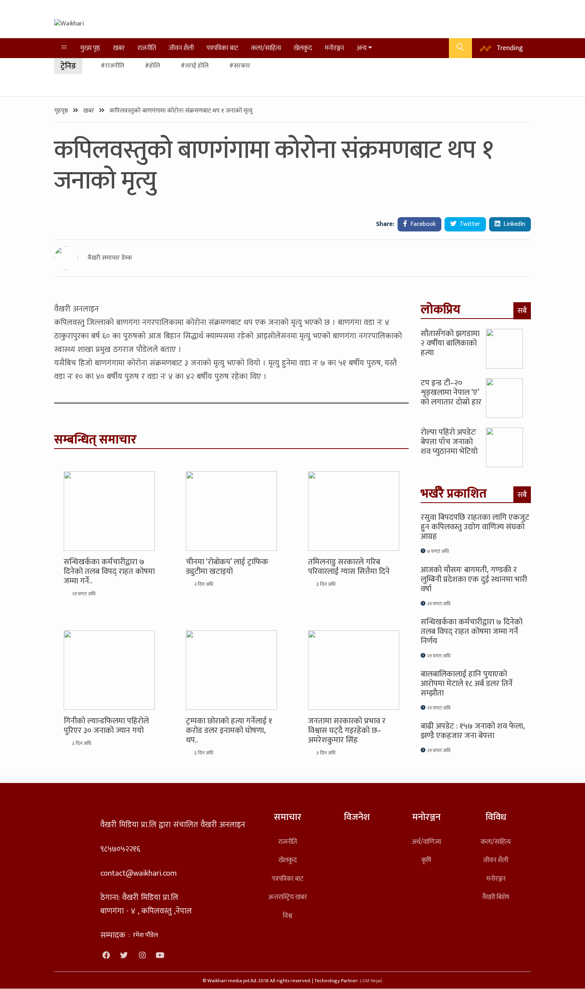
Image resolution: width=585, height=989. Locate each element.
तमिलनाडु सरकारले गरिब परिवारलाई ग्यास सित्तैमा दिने (349, 566)
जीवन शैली (181, 48)
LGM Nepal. (371, 981)
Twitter (469, 224)
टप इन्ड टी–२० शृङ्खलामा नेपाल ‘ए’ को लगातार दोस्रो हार (451, 392)
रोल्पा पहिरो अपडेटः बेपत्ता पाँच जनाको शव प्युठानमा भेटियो (449, 442)
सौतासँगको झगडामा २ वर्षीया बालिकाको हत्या (450, 343)
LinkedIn (513, 224)
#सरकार (239, 65)
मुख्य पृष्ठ (90, 48)
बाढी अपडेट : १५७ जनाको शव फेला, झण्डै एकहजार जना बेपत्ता (473, 730)
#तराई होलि (195, 65)
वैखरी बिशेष (495, 897)
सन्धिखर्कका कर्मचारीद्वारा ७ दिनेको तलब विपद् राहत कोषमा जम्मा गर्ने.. (109, 571)
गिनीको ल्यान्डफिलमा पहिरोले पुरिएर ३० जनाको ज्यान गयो (106, 725)
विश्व (287, 915)
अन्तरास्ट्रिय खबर (287, 897)
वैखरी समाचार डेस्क (110, 258)
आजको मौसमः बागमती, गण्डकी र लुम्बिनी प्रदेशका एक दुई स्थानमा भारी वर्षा (474, 579)
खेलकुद (303, 48)
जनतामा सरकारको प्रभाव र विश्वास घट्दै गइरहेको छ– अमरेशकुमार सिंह (347, 730)
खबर (119, 48)
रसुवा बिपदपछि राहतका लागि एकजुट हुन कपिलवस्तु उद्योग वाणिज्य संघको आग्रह (475, 527)
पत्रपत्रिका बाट (222, 48)
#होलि (152, 65)
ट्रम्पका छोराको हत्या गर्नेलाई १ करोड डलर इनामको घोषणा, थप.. (229, 730)
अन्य (362, 48)
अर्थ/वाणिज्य (426, 841)
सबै (522, 310)
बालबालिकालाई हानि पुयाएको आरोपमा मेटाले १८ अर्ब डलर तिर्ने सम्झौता (467, 683)
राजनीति (146, 48)
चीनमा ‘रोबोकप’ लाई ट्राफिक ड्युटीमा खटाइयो (227, 566)
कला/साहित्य (266, 48)
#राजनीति (112, 65)
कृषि (426, 860)
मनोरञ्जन (334, 48)
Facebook (422, 224)
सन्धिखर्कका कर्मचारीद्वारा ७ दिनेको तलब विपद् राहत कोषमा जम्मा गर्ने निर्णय (472, 631)
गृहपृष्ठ (62, 110)
